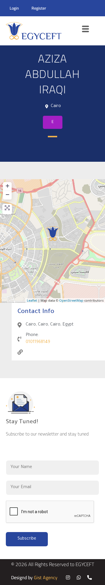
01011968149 (38, 342)
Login (14, 8)
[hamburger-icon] (85, 31)
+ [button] (7, 185)
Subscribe (27, 539)
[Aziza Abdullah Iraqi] (53, 233)
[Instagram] (68, 577)
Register (39, 8)
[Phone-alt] (89, 577)
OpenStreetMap (71, 300)
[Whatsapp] (78, 577)
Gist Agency (45, 577)
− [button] (7, 194)
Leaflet (32, 300)
